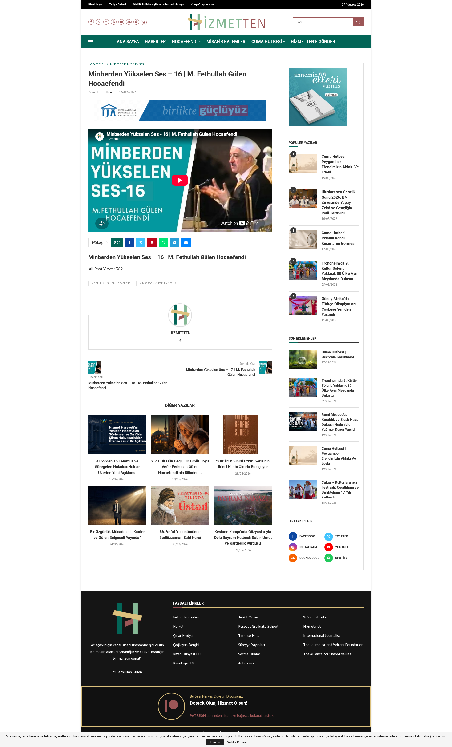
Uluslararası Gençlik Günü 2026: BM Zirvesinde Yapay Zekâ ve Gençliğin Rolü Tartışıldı (339, 202)
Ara (358, 21)
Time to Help (248, 635)
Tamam (215, 742)
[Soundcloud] (129, 22)
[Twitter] (98, 22)
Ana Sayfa (128, 41)
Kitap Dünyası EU (187, 654)
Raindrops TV (183, 663)
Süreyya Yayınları (251, 645)
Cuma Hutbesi (266, 41)
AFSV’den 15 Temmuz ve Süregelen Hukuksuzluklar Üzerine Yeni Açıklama (117, 467)
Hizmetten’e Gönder (313, 41)
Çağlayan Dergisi (186, 645)
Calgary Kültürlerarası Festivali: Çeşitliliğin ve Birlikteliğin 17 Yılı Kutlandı (340, 489)
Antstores (246, 663)
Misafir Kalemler (226, 41)
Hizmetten (104, 92)
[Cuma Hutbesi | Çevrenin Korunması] (303, 359)
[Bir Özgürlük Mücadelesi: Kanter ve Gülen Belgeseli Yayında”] (117, 505)
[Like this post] (118, 243)
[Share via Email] (186, 242)
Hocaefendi (185, 41)
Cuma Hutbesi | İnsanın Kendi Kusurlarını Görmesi (338, 238)
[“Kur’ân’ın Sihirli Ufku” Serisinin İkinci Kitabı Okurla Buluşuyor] (243, 434)
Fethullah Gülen (186, 617)
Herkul (178, 626)
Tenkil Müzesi (248, 617)
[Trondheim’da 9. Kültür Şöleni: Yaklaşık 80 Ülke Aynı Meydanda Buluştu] (303, 270)
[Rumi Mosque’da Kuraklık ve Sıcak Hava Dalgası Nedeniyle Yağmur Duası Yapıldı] (303, 421)
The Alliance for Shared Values (327, 654)
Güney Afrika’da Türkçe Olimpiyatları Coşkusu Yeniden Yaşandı (339, 307)
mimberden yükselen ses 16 (157, 283)
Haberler (155, 41)
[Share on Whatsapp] (163, 242)
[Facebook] (91, 22)
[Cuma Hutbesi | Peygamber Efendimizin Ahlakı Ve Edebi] (303, 163)
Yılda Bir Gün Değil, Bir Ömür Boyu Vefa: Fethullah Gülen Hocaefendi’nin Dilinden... (180, 467)
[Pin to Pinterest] (152, 242)
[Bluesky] (144, 22)
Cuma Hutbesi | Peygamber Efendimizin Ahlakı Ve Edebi (340, 164)
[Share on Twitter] (140, 242)
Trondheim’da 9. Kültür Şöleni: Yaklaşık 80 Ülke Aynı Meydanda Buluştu (340, 271)
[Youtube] (121, 22)
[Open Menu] (90, 42)
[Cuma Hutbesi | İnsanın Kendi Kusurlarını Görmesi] (303, 239)
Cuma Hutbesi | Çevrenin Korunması (338, 354)
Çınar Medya (183, 635)
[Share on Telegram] (174, 242)
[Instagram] (106, 22)
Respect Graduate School (258, 626)
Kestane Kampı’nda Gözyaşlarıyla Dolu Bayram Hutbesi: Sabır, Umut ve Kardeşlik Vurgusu (243, 538)
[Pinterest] (114, 22)
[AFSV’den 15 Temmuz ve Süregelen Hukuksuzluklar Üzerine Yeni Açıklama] (117, 434)
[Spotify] (136, 22)
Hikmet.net (312, 626)
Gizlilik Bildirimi (237, 742)
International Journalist (321, 635)
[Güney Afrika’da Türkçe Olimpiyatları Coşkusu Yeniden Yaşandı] (303, 305)
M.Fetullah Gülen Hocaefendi (111, 283)
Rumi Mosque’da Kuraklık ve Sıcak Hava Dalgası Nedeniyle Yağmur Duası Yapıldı (340, 422)
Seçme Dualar (249, 654)
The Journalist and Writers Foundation (333, 645)
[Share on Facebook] (129, 242)
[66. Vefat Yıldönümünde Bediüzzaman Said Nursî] (180, 505)
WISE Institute (315, 617)
